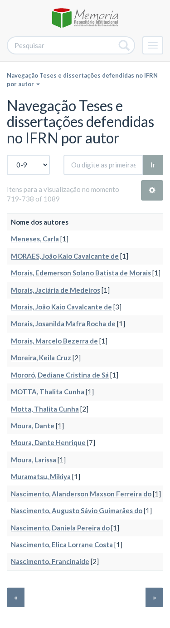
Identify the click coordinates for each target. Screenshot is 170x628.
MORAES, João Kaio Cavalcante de (65, 256)
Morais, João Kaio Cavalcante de (61, 307)
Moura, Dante (32, 426)
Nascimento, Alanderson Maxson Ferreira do (81, 494)
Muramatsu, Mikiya (41, 476)
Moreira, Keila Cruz (41, 357)
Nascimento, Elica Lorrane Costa (62, 544)
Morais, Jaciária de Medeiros (55, 290)
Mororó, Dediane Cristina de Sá (60, 375)
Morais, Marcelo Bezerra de (54, 341)
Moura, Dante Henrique (48, 442)
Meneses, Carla (35, 239)
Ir (153, 165)
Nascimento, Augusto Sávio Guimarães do (76, 510)
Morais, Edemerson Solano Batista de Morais (81, 273)
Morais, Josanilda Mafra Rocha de (63, 323)
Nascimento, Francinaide (50, 561)
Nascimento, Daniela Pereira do (60, 528)
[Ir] (124, 45)
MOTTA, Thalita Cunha (47, 392)
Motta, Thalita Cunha (45, 409)
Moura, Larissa (33, 460)
